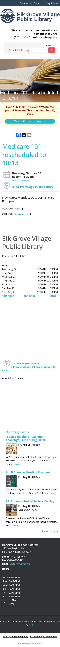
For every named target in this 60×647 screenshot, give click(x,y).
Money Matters (22, 214)
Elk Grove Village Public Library (32, 187)
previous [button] (8, 295)
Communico (50, 636)
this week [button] (30, 295)
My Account (53, 3)
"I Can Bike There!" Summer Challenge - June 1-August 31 (25, 438)
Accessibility (36, 636)
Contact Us (39, 3)
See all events (50, 531)
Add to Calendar (21, 180)
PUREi (31, 625)
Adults (18, 208)
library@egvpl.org (46, 37)
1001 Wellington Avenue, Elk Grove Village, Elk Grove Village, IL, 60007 (29, 367)
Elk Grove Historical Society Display (30, 501)
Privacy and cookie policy (15, 636)
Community (25, 3)
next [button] (53, 295)
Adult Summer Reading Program (28, 472)
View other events (30, 121)
